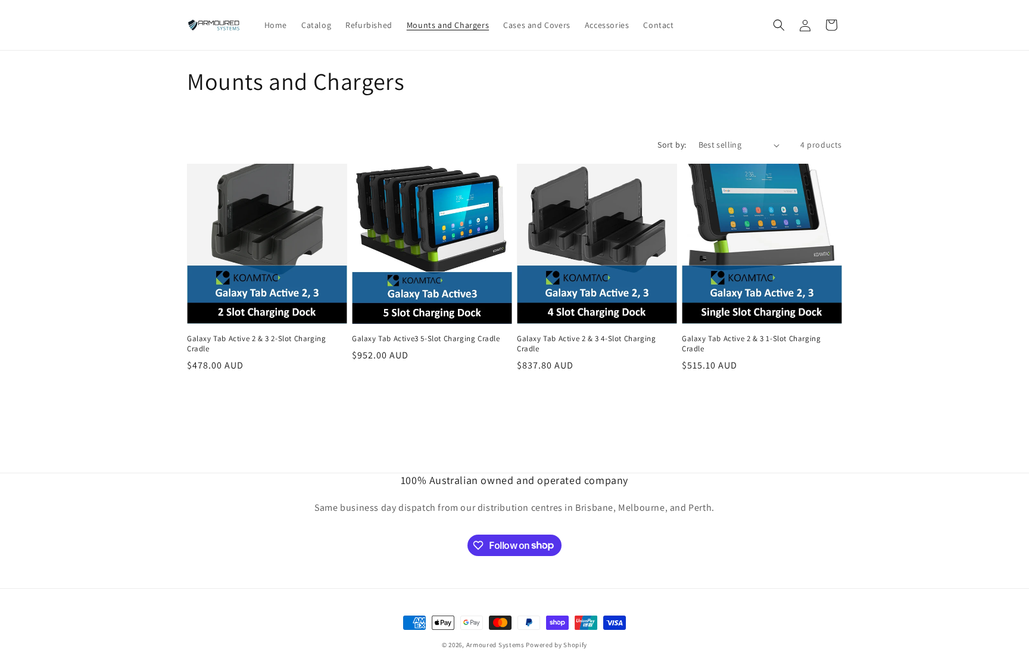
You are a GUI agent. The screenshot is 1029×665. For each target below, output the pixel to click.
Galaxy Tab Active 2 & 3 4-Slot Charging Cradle (586, 344)
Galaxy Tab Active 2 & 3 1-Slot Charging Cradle (751, 344)
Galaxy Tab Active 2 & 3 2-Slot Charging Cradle (256, 344)
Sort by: (671, 144)
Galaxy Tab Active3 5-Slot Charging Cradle (426, 339)
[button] (779, 25)
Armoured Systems (495, 645)
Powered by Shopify (556, 645)
